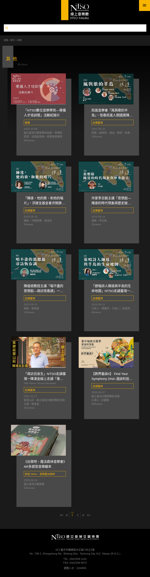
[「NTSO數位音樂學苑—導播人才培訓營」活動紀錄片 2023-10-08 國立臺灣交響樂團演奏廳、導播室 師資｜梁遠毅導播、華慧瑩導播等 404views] (38, 88)
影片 (13, 40)
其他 (19, 40)
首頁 (6, 40)
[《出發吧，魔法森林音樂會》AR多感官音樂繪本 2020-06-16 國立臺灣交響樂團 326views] (38, 440)
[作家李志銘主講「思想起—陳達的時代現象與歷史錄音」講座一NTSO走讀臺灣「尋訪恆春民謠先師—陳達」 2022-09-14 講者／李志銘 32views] (106, 176)
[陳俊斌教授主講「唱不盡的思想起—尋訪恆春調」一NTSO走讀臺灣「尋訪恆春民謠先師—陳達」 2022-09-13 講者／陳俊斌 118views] (38, 264)
